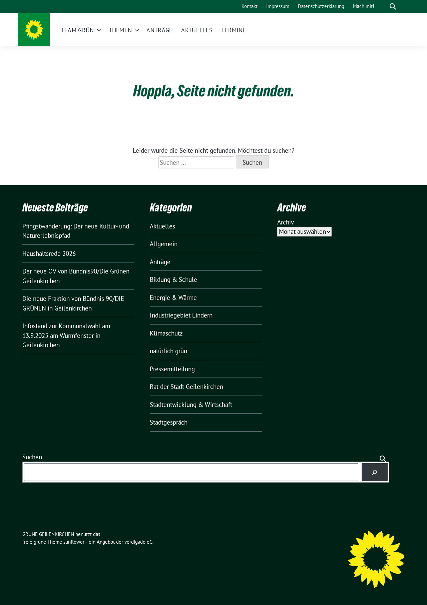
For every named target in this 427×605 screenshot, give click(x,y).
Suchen (32, 457)
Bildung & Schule (173, 279)
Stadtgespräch (168, 422)
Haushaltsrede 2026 (49, 253)
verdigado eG (138, 542)
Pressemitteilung (172, 369)
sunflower (73, 542)
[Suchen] (375, 472)
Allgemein (163, 244)
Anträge (160, 262)
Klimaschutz (166, 333)
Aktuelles (162, 226)
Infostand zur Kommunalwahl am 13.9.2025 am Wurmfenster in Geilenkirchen (66, 335)
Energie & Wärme (173, 297)
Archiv (285, 222)
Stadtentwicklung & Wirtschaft (191, 405)
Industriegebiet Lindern (181, 315)
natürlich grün (168, 351)
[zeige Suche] (392, 6)
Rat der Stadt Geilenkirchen (186, 387)
